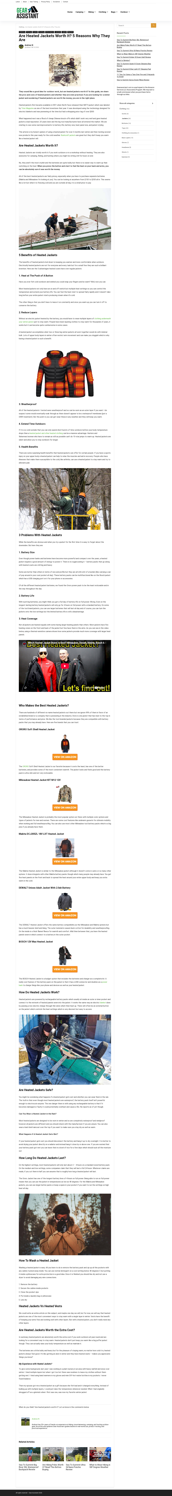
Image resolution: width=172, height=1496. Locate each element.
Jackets (57, 32)
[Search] (153, 25)
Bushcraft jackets (68, 135)
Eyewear (125, 157)
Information (49, 32)
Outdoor (124, 12)
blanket (103, 1003)
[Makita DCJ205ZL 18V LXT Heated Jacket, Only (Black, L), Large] (65, 852)
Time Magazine (27, 108)
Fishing (29, 32)
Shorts (124, 152)
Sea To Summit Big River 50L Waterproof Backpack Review (28, 1467)
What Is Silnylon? (123, 60)
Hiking (91, 12)
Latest (18, 2)
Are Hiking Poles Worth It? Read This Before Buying (52, 1467)
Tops (123, 128)
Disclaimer (56, 2)
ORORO (26, 766)
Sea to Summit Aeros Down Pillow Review (133, 80)
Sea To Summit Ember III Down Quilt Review (134, 57)
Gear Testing (34, 2)
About (25, 2)
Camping (79, 12)
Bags (113, 12)
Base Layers (126, 138)
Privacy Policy (45, 2)
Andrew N (29, 45)
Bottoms (125, 123)
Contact (65, 2)
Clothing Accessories (129, 133)
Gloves (124, 142)
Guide (35, 32)
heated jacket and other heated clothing (46, 433)
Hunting (41, 32)
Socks (124, 114)
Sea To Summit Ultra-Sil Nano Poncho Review (76, 1467)
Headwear (125, 147)
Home (70, 12)
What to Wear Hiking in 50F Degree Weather (99, 1466)
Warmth (70, 32)
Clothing (102, 12)
